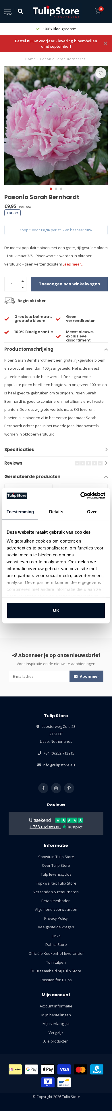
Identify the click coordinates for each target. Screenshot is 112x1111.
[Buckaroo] (48, 1082)
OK (56, 610)
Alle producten (56, 1041)
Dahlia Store (56, 944)
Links (56, 935)
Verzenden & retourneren (56, 891)
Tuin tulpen (56, 962)
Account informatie (56, 1006)
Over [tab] (92, 511)
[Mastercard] (80, 1069)
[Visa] (64, 1069)
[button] (51, 189)
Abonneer (89, 676)
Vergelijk (56, 1032)
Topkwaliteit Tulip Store (56, 883)
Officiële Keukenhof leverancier (56, 953)
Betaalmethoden (56, 900)
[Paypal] (97, 1069)
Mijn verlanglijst (56, 1023)
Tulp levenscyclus (56, 874)
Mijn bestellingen (56, 1015)
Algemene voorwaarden (56, 909)
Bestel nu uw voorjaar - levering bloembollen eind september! (56, 43)
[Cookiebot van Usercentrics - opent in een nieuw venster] (80, 495)
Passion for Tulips (56, 979)
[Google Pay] (31, 1069)
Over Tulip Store (56, 865)
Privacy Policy (56, 918)
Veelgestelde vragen (56, 926)
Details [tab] (56, 511)
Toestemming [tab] (20, 511)
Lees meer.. (73, 264)
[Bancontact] (64, 1082)
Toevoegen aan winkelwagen (69, 284)
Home (30, 59)
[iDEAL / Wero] (15, 1069)
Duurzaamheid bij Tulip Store (56, 970)
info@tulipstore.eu (59, 765)
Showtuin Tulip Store (56, 856)
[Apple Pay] (48, 1069)
